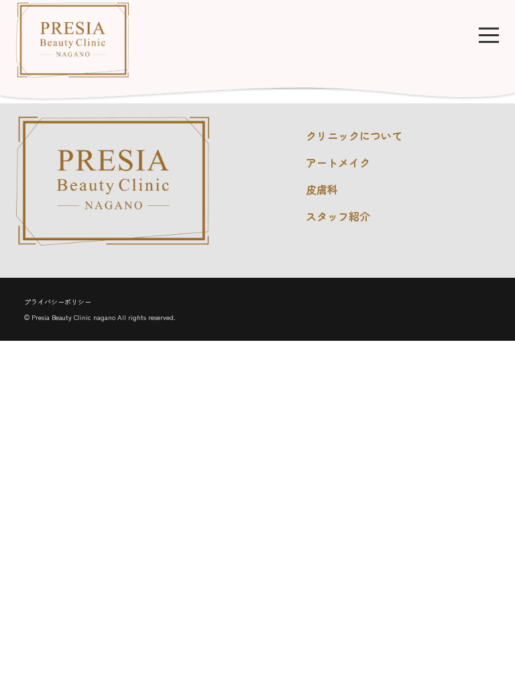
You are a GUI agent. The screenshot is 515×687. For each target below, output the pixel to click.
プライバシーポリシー (57, 302)
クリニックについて (354, 135)
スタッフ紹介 (338, 216)
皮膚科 (322, 189)
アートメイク (338, 162)
